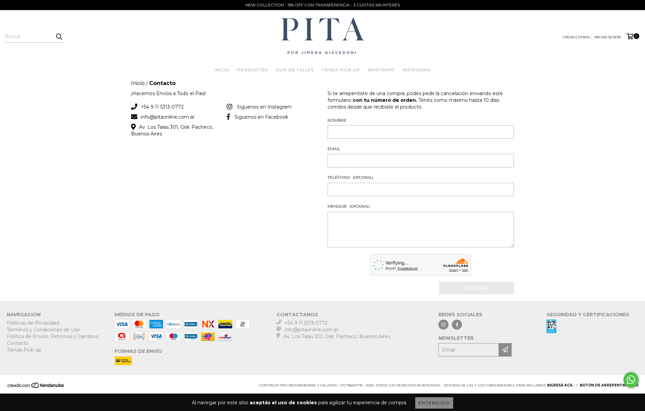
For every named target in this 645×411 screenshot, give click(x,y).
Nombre (337, 120)
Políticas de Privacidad (33, 323)
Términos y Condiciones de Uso (43, 330)
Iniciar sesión (607, 37)
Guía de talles (294, 69)
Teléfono (350, 177)
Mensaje (349, 206)
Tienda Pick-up (340, 69)
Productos (252, 69)
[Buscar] (59, 37)
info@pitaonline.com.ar (168, 117)
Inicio (222, 69)
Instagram (416, 69)
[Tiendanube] (36, 387)
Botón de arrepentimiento (609, 385)
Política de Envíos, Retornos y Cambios (52, 336)
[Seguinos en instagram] (443, 325)
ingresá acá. (560, 385)
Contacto (18, 343)
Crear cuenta (576, 37)
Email (334, 148)
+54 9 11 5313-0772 (162, 107)
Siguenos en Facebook (261, 117)
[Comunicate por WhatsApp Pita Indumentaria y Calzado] (631, 379)
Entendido (434, 402)
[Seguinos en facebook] (457, 325)
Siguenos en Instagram (264, 107)
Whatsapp (381, 69)
